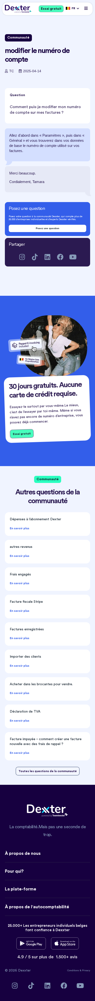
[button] (86, 8)
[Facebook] (60, 257)
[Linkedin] (47, 257)
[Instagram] (22, 257)
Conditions (73, 970)
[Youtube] (73, 257)
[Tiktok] (35, 257)
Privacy (86, 970)
